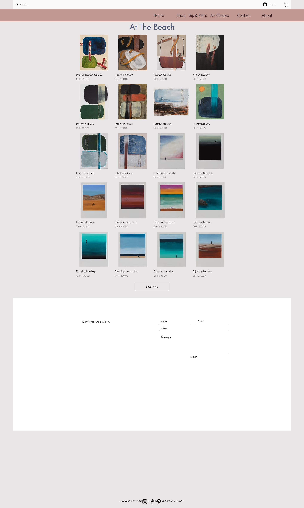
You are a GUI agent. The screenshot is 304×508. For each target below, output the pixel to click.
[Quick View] (94, 52)
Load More (152, 286)
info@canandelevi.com (97, 321)
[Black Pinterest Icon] (159, 502)
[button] (286, 4)
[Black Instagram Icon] (145, 502)
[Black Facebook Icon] (152, 502)
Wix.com (178, 500)
